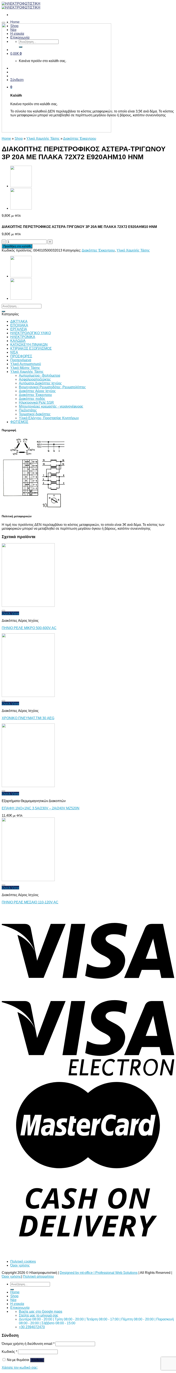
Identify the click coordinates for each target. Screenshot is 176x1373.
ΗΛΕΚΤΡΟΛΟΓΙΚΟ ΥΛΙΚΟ (30, 333)
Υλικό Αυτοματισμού (25, 364)
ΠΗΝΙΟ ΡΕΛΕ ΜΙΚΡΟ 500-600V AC (29, 628)
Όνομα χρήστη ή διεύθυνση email (28, 1344)
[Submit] (3, 311)
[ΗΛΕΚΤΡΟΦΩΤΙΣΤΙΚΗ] (21, 5)
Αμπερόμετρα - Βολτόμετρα (39, 375)
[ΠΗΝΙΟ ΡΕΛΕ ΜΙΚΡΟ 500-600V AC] (28, 605)
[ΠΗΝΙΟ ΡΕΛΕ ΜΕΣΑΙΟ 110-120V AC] (28, 880)
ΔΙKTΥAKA (18, 321)
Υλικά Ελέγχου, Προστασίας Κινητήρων (49, 418)
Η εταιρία (17, 1304)
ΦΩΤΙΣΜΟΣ (19, 422)
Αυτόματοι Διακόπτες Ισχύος (40, 383)
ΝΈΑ (14, 352)
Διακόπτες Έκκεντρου (79, 138)
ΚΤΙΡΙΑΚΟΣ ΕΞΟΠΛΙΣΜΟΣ (31, 348)
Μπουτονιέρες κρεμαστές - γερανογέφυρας (51, 406)
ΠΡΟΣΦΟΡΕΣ (21, 356)
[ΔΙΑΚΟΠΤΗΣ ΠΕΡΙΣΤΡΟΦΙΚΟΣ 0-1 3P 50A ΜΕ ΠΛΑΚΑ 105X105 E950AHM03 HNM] (21, 208)
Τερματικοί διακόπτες (35, 414)
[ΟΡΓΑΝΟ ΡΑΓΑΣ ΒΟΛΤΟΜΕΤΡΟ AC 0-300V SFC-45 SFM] (21, 186)
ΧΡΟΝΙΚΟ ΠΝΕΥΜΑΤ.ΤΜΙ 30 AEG (28, 718)
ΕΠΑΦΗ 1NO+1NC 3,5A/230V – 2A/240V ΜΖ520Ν (40, 808)
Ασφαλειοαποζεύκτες (35, 379)
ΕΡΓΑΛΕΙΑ (18, 329)
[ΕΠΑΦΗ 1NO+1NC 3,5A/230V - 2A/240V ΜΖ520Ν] (28, 786)
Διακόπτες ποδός (32, 399)
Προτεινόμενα (20, 360)
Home (6, 138)
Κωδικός (9, 1351)
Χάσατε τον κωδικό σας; (20, 1367)
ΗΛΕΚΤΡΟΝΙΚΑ (22, 337)
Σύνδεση (37, 1360)
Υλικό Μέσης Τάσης (25, 368)
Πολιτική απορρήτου (38, 1276)
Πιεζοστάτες (28, 410)
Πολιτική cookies (23, 1261)
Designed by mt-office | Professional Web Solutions (99, 1272)
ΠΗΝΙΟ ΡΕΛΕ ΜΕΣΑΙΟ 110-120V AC (30, 902)
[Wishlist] (3, 22)
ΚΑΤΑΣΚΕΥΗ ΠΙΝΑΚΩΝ (29, 344)
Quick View (10, 613)
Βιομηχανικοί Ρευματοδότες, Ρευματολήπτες (52, 387)
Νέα (13, 1300)
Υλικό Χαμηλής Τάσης (43, 138)
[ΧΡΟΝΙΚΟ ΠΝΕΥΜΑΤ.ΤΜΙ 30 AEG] (28, 696)
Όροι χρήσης (20, 1265)
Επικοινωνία (19, 1307)
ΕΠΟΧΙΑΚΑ (19, 325)
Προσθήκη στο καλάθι (17, 246)
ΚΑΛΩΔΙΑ (18, 341)
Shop (19, 138)
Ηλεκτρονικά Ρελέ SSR (36, 402)
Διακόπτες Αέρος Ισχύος (37, 391)
